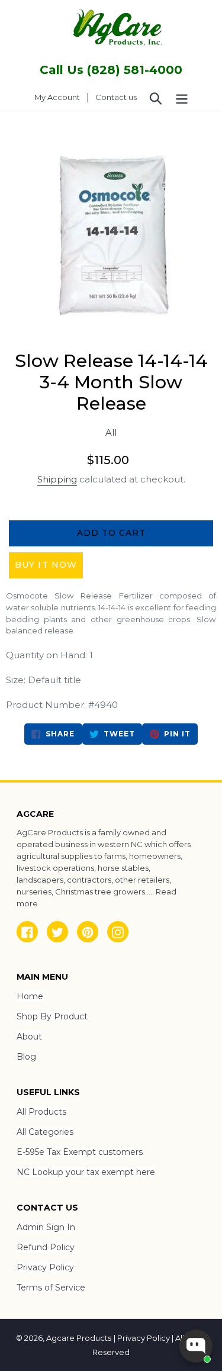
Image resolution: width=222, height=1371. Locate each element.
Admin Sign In (46, 1227)
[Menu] (182, 98)
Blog (26, 1056)
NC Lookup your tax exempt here (86, 1172)
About (29, 1036)
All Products (41, 1111)
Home (30, 996)
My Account (60, 97)
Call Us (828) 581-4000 (111, 70)
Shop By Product (52, 1016)
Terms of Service (51, 1287)
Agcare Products (78, 1338)
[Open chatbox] (196, 1346)
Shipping (57, 479)
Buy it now (46, 564)
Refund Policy (46, 1247)
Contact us (116, 97)
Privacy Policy (45, 1267)
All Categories (45, 1132)
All (111, 432)
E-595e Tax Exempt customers (80, 1152)
